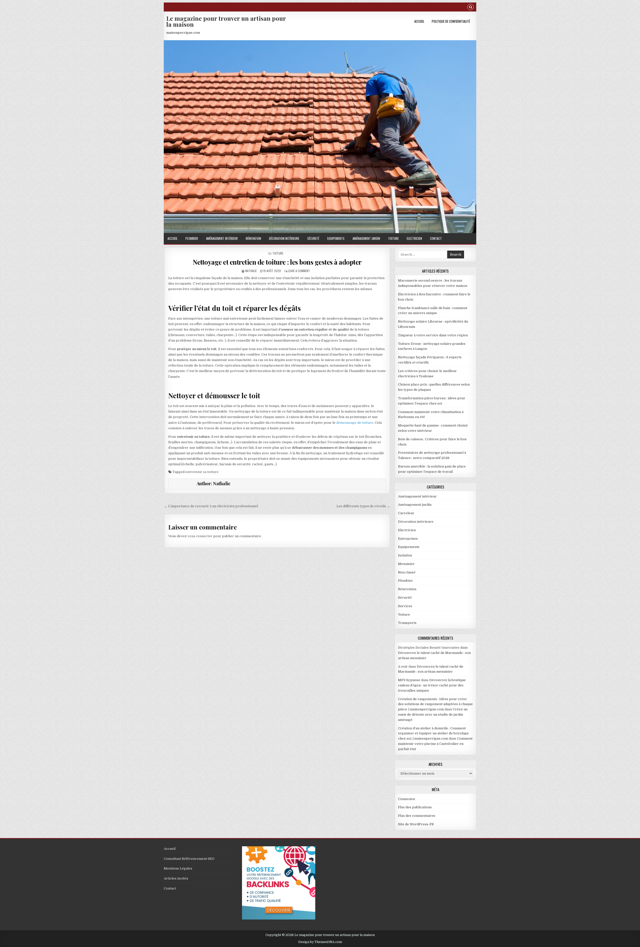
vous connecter (200, 536)
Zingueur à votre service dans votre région (433, 335)
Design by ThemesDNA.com (320, 942)
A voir (403, 666)
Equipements (335, 238)
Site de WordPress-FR (416, 824)
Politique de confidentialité (451, 21)
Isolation (405, 555)
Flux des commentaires (416, 816)
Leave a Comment (299, 271)
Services (405, 606)
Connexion (406, 799)
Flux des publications (415, 807)
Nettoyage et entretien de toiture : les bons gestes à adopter (277, 262)
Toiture (393, 238)
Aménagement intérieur (222, 238)
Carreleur (406, 513)
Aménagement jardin (366, 238)
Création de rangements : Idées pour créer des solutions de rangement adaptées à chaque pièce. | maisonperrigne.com (435, 704)
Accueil (419, 21)
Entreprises (408, 538)
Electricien (414, 238)
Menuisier (406, 564)
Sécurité (313, 238)
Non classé (407, 572)
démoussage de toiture (354, 423)
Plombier (192, 238)
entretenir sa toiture (201, 472)
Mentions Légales (178, 868)
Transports (407, 623)
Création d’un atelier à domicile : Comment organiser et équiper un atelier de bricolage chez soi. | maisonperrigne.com (433, 733)
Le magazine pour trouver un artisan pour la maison (226, 21)
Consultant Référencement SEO (189, 859)
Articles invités (176, 878)
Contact (436, 238)
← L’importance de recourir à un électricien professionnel (211, 506)
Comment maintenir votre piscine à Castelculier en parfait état (435, 744)
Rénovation (253, 238)
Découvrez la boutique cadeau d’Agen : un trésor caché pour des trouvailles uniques (432, 685)
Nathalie (251, 271)
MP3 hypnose (409, 680)
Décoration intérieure (284, 238)
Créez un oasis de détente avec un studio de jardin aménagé (433, 714)
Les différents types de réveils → (363, 506)
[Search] (470, 7)
